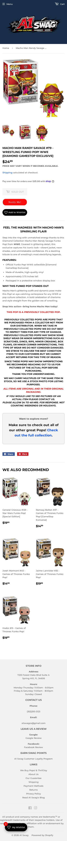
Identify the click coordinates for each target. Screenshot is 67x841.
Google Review (34, 738)
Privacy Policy (33, 793)
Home (5, 48)
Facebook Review (33, 747)
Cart (62, 4)
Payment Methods (33, 786)
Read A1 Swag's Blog (33, 797)
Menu (10, 4)
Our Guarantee (33, 778)
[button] (14, 202)
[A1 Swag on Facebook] (30, 808)
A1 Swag (24, 835)
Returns (33, 789)
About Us (33, 774)
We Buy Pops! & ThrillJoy (33, 770)
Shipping (7, 172)
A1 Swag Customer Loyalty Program (33, 758)
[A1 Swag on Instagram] (35, 808)
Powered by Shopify (42, 835)
